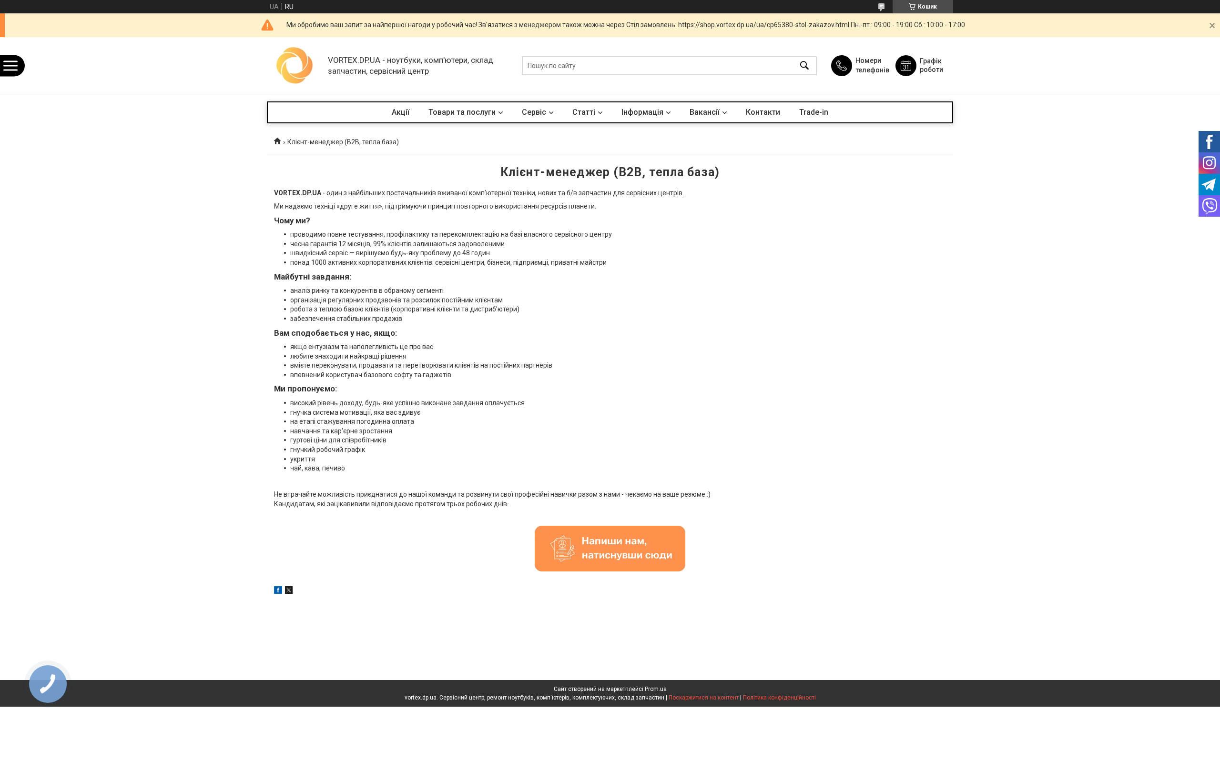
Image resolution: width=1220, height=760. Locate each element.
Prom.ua (656, 689)
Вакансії (705, 112)
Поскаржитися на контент (704, 697)
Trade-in (813, 112)
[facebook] (278, 591)
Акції (400, 112)
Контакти (763, 112)
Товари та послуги (462, 112)
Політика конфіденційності (779, 697)
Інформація (642, 112)
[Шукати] (804, 65)
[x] (289, 591)
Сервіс (534, 112)
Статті (583, 112)
